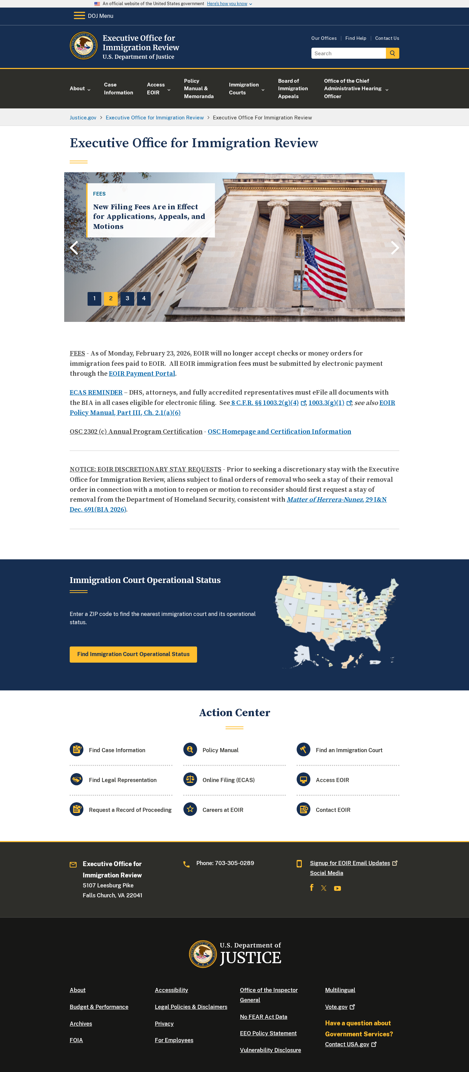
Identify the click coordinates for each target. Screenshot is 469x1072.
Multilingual (340, 990)
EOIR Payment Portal (142, 374)
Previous (73, 248)
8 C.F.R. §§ (264, 403)
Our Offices (324, 38)
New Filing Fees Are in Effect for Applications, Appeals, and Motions (149, 216)
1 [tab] (94, 298)
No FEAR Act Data (263, 1017)
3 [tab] (127, 298)
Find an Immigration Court (349, 750)
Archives (81, 1024)
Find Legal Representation (123, 780)
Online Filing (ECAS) (229, 780)
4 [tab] (144, 298)
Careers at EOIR (223, 810)
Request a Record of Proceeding (130, 810)
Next (396, 247)
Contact (347, 1044)
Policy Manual (221, 750)
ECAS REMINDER (96, 392)
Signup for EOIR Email (350, 863)
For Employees (174, 1040)
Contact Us (387, 38)
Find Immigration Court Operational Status (133, 654)
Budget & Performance (99, 1007)
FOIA (76, 1040)
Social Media (326, 873)
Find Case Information (117, 750)
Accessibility (171, 990)
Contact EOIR (333, 810)
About (77, 990)
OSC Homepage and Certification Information (279, 432)
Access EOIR (332, 780)
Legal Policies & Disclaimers (191, 1007)
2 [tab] (111, 298)
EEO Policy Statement (268, 1033)
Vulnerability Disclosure (270, 1050)
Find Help (356, 38)
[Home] (125, 60)
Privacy (164, 1024)
